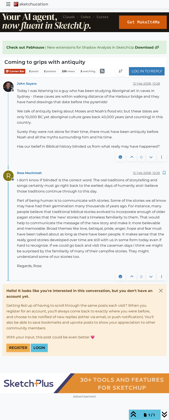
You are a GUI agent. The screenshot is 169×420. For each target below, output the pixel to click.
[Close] (161, 290)
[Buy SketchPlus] (84, 383)
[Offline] (10, 86)
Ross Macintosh (29, 173)
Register (18, 348)
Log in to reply (147, 71)
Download (145, 47)
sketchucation (33, 4)
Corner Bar (16, 71)
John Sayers (27, 84)
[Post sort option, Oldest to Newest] (120, 71)
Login (39, 348)
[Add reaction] (120, 157)
